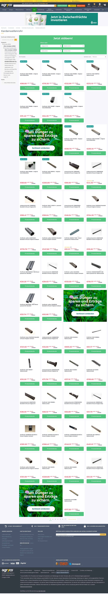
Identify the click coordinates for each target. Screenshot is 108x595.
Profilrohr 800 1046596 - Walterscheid (70, 370)
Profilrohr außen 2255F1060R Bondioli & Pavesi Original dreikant (29, 238)
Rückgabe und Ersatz (7, 545)
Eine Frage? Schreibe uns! (45, 536)
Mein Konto (41, 534)
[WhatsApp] (22, 3)
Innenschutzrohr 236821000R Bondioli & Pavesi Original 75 (50, 272)
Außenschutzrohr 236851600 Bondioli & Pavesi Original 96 (28, 206)
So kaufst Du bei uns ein (26, 550)
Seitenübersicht (45, 572)
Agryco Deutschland (62, 572)
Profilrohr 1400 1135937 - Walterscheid (26, 370)
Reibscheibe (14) (9, 65)
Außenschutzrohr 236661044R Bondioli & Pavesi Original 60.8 (95, 468)
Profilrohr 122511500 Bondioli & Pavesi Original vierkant (50, 435)
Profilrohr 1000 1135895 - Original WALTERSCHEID (29, 74)
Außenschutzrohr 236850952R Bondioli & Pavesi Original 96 (95, 172)
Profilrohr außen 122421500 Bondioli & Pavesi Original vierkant (73, 272)
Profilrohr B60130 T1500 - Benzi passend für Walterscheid (72, 238)
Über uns (40, 538)
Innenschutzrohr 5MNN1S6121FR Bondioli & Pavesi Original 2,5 (50, 370)
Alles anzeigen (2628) (11, 50)
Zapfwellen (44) (9, 67)
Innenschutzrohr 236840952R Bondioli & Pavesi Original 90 (72, 206)
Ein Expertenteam (43, 540)
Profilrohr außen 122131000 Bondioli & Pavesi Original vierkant (51, 238)
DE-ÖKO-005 (41, 591)
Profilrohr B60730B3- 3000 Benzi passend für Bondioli (29, 305)
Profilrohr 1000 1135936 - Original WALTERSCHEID (29, 172)
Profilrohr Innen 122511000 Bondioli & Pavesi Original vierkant (29, 338)
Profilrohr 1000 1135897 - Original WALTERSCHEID (51, 107)
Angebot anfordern (62, 5)
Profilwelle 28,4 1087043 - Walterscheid (93, 435)
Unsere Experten (24, 534)
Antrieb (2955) (7, 44)
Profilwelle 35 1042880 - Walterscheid (70, 500)
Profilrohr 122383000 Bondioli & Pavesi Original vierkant (28, 435)
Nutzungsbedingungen (63, 570)
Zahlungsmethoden (7, 540)
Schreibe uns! (44, 3)
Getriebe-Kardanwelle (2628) (10, 48)
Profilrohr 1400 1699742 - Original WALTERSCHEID (51, 172)
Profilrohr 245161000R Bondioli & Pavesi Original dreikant (73, 435)
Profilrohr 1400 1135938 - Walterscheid (48, 403)
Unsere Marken (6, 547)
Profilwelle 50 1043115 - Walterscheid (93, 370)
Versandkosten (6, 543)
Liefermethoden (6, 534)
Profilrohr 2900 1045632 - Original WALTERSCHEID (73, 107)
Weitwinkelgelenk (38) (11, 53)
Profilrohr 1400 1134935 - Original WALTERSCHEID (73, 139)
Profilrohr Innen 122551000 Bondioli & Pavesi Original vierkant (96, 206)
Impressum (37, 570)
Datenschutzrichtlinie (26, 586)
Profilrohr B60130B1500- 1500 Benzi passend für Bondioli (29, 272)
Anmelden (103, 534)
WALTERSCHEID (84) (9, 82)
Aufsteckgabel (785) (10, 59)
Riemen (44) (7, 75)
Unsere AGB (74, 570)
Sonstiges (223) (9, 71)
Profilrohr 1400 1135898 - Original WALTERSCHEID (29, 107)
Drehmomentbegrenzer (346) (11, 55)
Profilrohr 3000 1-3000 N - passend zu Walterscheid (51, 206)
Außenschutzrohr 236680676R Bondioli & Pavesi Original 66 (50, 338)
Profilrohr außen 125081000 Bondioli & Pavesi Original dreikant (51, 305)
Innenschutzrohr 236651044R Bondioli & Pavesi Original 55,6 (95, 403)
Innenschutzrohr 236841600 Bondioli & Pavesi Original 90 (72, 172)
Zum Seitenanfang (104, 588)
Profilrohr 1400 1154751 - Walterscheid (48, 468)
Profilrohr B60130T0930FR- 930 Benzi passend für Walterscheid (95, 272)
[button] (89, 5)
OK (15, 39)
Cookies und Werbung (86, 570)
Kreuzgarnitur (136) (10, 57)
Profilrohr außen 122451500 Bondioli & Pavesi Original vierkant (29, 468)
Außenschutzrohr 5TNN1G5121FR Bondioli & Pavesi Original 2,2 (73, 403)
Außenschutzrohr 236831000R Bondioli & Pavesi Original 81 (95, 238)
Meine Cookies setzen (26, 570)
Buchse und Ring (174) (11, 69)
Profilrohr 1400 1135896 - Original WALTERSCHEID (73, 74)
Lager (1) (6, 77)
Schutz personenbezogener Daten (29, 572)
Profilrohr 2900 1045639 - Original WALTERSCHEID (96, 139)
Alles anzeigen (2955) (9, 46)
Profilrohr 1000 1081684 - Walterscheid (93, 338)
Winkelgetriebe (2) (8, 73)
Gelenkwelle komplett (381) (11, 52)
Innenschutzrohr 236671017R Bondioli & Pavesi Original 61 (27, 403)
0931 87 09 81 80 (28, 3)
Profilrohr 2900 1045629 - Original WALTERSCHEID (51, 74)
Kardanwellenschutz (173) (11, 63)
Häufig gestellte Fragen (26, 548)
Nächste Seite (71, 519)
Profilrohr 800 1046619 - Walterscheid (70, 468)
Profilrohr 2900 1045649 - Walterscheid (71, 338)
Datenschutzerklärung (48, 570)
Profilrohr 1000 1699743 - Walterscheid (93, 74)
